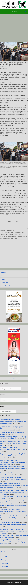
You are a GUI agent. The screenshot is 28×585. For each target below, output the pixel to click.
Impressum (4, 563)
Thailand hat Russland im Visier (9, 522)
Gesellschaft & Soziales (13, 228)
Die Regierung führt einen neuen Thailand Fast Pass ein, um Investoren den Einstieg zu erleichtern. (13, 492)
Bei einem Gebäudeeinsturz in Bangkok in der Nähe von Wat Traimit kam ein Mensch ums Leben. (13, 443)
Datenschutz (4, 566)
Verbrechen (3, 230)
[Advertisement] (14, 28)
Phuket (3, 279)
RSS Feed (4, 556)
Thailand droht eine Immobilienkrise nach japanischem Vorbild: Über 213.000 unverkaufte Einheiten (12, 428)
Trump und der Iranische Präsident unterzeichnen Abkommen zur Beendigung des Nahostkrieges (13, 542)
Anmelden (4, 552)
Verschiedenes (10, 230)
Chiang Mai (4, 282)
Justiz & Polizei (23, 228)
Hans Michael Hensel (7, 286)
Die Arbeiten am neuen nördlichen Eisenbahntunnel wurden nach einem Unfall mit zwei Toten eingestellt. (14, 485)
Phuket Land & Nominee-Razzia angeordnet (13, 505)
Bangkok (4, 228)
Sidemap (3, 560)
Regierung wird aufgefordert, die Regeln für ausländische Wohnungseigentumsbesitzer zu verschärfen (13, 456)
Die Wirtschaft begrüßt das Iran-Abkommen (13, 524)
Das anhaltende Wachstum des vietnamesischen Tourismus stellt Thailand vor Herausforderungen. (13, 462)
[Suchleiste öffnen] (25, 11)
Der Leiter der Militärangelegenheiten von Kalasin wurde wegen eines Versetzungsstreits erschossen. (13, 531)
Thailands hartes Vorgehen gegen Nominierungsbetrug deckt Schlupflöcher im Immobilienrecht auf (13, 421)
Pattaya (3, 276)
